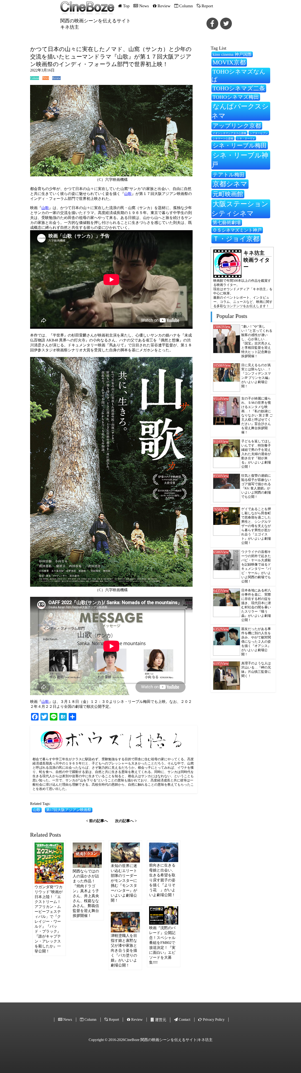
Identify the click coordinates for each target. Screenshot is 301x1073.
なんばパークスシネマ (240, 111)
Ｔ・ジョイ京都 (236, 238)
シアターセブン (259, 133)
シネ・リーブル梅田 (240, 145)
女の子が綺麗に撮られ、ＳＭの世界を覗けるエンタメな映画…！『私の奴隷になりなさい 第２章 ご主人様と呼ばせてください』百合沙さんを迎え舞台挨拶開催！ (257, 415)
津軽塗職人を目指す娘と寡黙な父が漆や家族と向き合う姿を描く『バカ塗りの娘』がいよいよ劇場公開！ (124, 950)
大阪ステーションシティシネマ (239, 208)
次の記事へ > (126, 821)
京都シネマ (230, 184)
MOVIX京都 (229, 62)
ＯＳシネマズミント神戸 (237, 230)
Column (34, 78)
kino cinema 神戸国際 (232, 54)
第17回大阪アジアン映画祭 (68, 810)
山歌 (128, 194)
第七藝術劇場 (227, 222)
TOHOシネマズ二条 (239, 88)
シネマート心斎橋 (223, 138)
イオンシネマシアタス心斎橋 (229, 133)
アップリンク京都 (237, 126)
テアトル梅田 (229, 175)
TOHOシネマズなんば (238, 75)
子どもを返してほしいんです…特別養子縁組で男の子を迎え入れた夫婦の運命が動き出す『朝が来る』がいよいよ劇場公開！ (256, 453)
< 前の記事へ (97, 821)
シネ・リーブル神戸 (239, 159)
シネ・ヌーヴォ (246, 138)
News (45, 77)
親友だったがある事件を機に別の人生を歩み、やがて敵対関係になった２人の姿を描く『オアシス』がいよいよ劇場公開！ (256, 641)
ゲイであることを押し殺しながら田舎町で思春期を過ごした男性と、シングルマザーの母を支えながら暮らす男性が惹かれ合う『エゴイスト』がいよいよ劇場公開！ (256, 526)
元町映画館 (228, 194)
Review (56, 78)
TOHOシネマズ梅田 (236, 97)
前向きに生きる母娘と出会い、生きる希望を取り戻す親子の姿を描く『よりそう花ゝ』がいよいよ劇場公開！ (162, 880)
